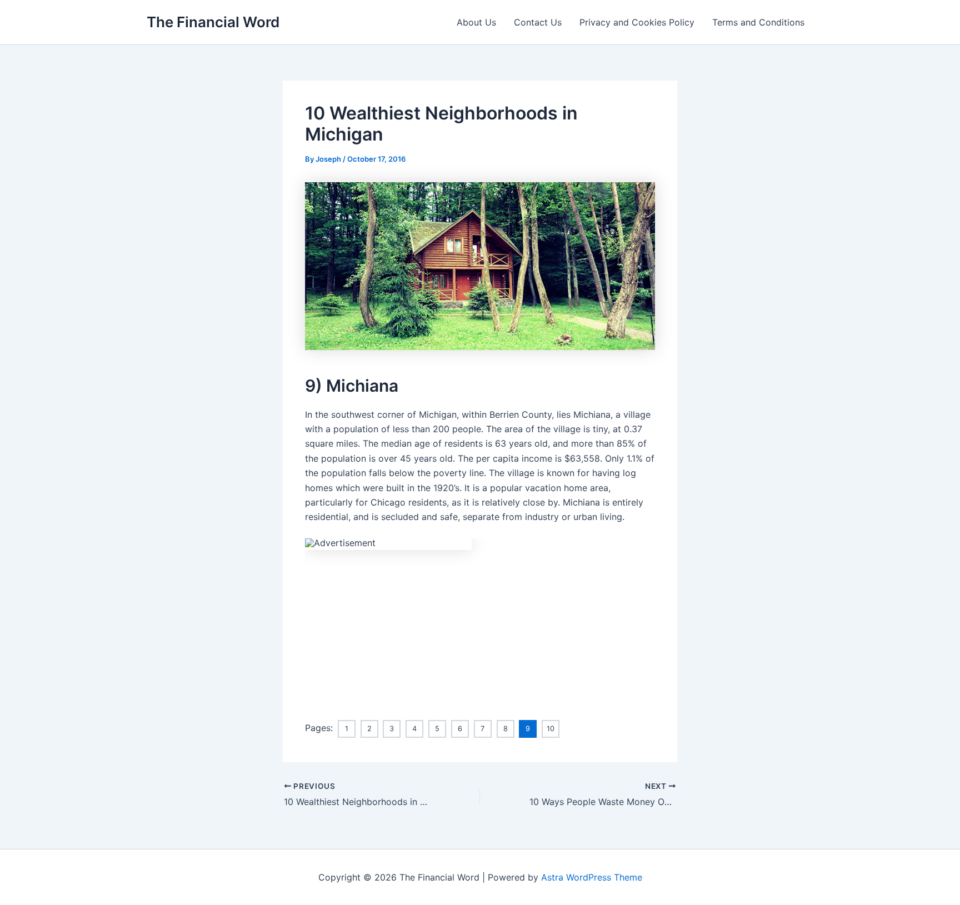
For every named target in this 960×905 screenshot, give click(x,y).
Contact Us (538, 22)
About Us (476, 22)
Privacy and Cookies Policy (636, 22)
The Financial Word (213, 22)
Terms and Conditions (758, 22)
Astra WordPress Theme (591, 877)
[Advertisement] (480, 628)
